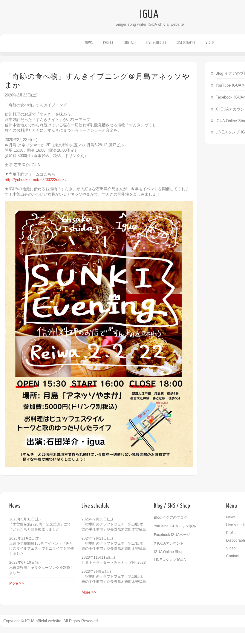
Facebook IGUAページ (172, 535)
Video (210, 42)
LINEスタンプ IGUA (170, 560)
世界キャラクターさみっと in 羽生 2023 (114, 562)
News (89, 42)
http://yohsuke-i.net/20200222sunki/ (36, 179)
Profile (108, 42)
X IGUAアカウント (169, 543)
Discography (186, 42)
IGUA (149, 14)
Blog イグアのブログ (170, 517)
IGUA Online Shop (168, 552)
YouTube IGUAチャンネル (175, 526)
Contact (130, 42)
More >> (16, 583)
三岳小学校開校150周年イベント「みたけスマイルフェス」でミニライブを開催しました (41, 548)
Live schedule (156, 42)
